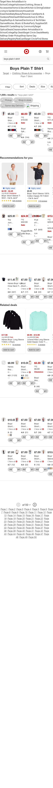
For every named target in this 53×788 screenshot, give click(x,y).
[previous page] (18, 505)
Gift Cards (10, 26)
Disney (49, 242)
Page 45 (21, 534)
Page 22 (39, 518)
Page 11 (33, 512)
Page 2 (12, 509)
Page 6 (43, 509)
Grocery (19, 11)
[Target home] (26, 51)
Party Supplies (37, 23)
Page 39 (12, 531)
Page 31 (30, 524)
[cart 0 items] (47, 51)
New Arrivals (29, 29)
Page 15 (21, 515)
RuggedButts (22, 236)
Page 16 (30, 515)
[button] (9, 188)
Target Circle (31, 38)
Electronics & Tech (31, 20)
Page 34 (12, 527)
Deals (10, 29)
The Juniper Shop (9, 225)
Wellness (24, 17)
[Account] (40, 51)
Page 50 (33, 537)
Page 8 (7, 512)
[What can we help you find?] (26, 59)
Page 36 (30, 527)
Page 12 (42, 512)
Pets (11, 17)
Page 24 (12, 521)
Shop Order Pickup (12, 35)
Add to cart (8, 206)
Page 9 (15, 512)
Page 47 (39, 534)
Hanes (49, 134)
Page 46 (30, 534)
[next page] (34, 505)
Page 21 (30, 518)
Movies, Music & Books (18, 23)
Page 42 (39, 531)
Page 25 (21, 521)
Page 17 (39, 515)
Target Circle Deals (32, 32)
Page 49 (23, 537)
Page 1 (4, 509)
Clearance (18, 29)
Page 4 (27, 509)
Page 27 (39, 521)
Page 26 (30, 521)
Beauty (18, 14)
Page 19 (12, 518)
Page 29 (12, 524)
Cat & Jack (22, 134)
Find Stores (42, 38)
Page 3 (19, 509)
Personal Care (29, 14)
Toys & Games (15, 20)
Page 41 (30, 531)
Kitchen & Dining (34, 7)
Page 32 (39, 524)
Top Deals (18, 32)
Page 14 (12, 515)
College (10, 4)
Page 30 (21, 524)
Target (6, 73)
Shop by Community (25, 26)
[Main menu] (6, 51)
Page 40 (21, 531)
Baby (12, 14)
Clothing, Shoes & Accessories (27, 73)
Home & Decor (19, 7)
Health (16, 17)
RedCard (20, 38)
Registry (12, 38)
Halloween (19, 4)
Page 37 (39, 527)
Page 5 (35, 509)
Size (43, 86)
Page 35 (21, 527)
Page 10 (23, 512)
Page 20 (21, 518)
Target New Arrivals (9, 1)
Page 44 (12, 534)
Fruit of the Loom (36, 225)
